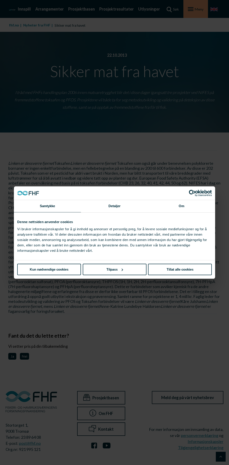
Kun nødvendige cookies (49, 269)
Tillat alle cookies (180, 269)
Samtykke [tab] (47, 206)
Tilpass (112, 269)
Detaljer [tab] (114, 206)
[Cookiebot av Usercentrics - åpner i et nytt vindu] (192, 193)
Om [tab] (181, 206)
